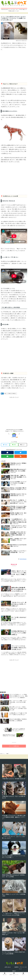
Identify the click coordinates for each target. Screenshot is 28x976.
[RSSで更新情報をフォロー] (20, 456)
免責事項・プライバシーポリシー (20, 968)
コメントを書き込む (14, 746)
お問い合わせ (8, 967)
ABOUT (14, 971)
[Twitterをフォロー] (20, 452)
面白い (15, 393)
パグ (7, 393)
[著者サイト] (7, 452)
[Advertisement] (14, 66)
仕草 (11, 393)
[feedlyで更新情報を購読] (7, 456)
